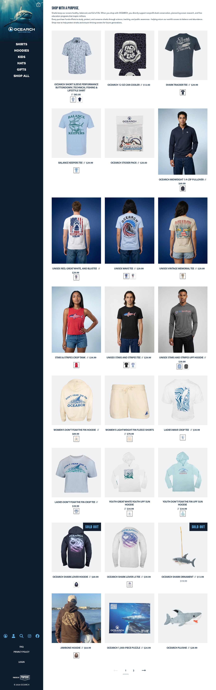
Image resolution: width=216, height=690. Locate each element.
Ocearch (25, 685)
